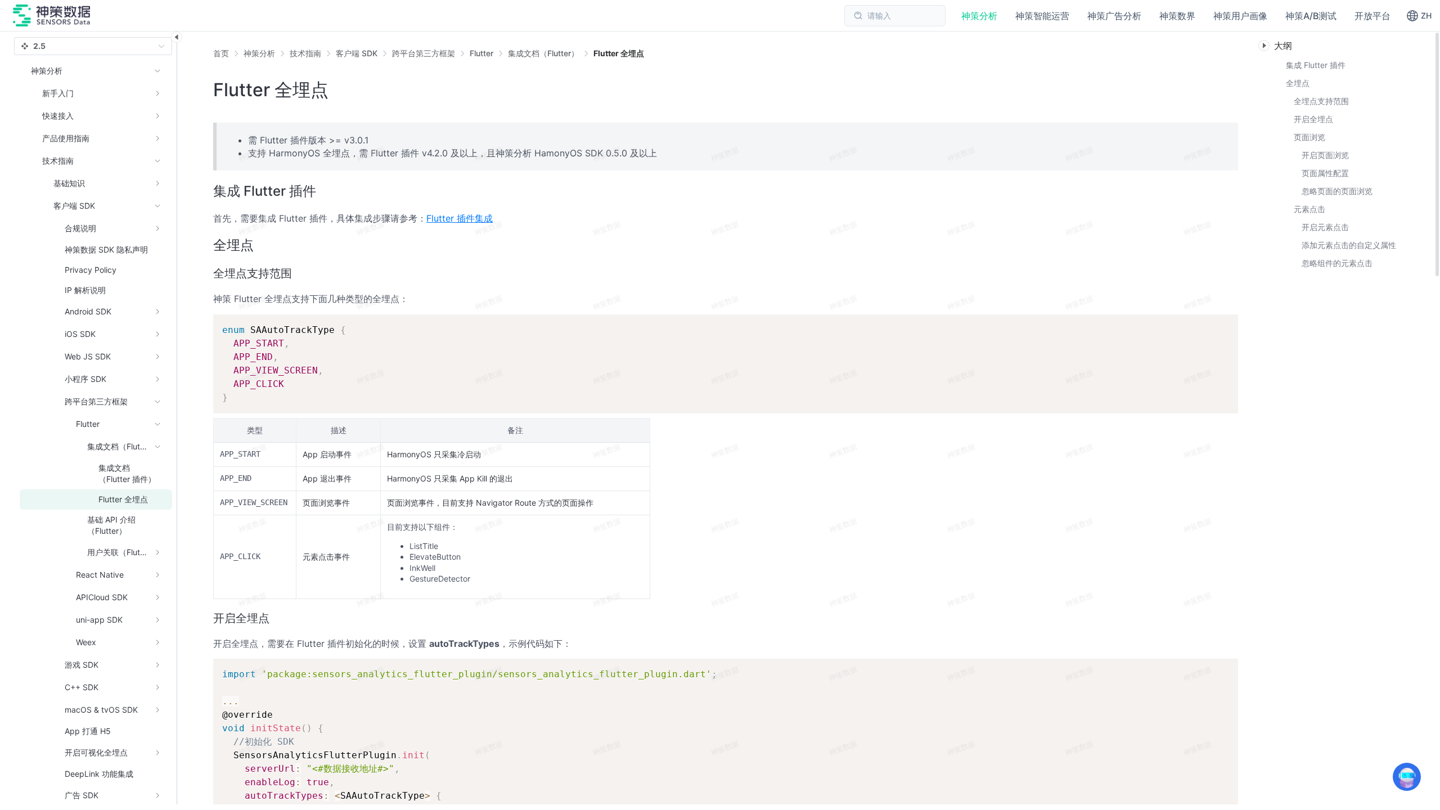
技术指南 (305, 53)
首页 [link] (221, 53)
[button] (1419, 16)
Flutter (481, 53)
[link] (259, 53)
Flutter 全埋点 (618, 53)
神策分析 (259, 53)
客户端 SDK (356, 53)
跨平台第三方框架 (423, 53)
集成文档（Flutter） (543, 53)
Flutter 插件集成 (459, 218)
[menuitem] (96, 93)
